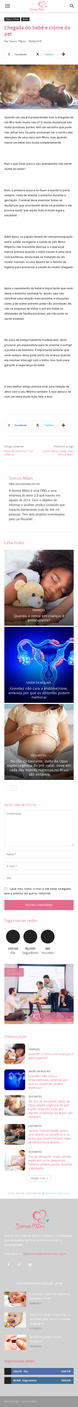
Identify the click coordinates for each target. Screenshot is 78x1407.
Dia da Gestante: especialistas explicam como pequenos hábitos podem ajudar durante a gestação (50, 1162)
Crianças (38, 610)
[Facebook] (8, 1265)
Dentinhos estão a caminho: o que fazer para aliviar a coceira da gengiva (49, 1319)
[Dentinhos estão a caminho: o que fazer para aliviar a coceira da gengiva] (15, 1320)
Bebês (25, 19)
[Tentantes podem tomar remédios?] (15, 1342)
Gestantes (38, 755)
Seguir (30, 929)
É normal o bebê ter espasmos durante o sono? (49, 1296)
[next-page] (14, 788)
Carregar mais (37, 1178)
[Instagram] (19, 1265)
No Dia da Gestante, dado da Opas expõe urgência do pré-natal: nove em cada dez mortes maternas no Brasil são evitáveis (39, 768)
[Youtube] (30, 1265)
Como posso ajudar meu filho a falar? (58, 452)
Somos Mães (17, 41)
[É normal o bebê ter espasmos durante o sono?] (15, 1299)
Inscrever (47, 929)
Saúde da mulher (38, 682)
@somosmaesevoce (56, 1193)
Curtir (13, 929)
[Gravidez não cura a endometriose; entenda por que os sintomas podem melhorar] (39, 665)
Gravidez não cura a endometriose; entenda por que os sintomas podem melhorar (39, 693)
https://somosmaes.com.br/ (24, 483)
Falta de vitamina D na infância (18, 452)
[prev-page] (7, 788)
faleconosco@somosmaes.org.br (45, 1254)
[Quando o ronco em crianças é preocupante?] (39, 588)
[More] (63, 54)
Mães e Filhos (12, 19)
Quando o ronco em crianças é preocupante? (39, 618)
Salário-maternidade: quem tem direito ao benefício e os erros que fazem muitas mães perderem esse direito (49, 1136)
